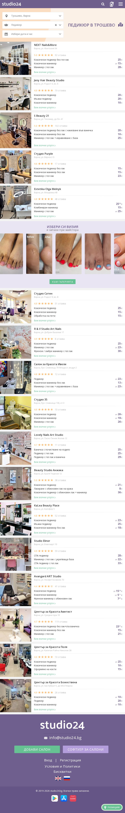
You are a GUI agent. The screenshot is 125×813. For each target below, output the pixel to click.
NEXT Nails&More (45, 45)
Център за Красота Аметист (53, 611)
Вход (48, 760)
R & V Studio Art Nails (47, 329)
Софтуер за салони (86, 749)
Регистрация (70, 760)
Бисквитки (62, 771)
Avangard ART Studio (47, 576)
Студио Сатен (43, 293)
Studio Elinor (42, 541)
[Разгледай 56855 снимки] (62, 254)
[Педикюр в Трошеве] (67, 778)
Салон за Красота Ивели (50, 364)
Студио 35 (40, 399)
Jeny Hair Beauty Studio (49, 80)
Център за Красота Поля (50, 647)
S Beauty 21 (41, 115)
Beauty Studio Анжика (48, 470)
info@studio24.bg (65, 737)
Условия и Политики (62, 766)
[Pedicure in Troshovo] (58, 778)
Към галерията (62, 281)
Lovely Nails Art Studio (48, 435)
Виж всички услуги (44, 72)
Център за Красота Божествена (55, 682)
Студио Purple (43, 153)
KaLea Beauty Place (46, 505)
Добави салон (37, 749)
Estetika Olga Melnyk (47, 189)
